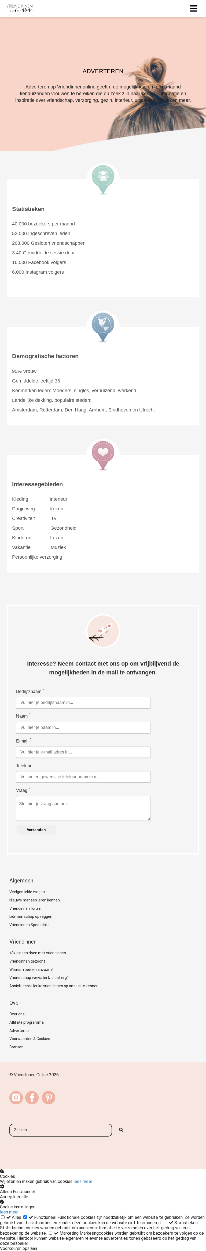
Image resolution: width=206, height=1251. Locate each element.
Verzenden (36, 829)
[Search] (121, 1130)
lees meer (82, 1181)
